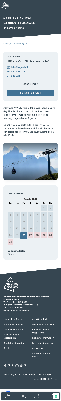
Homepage (7, 44)
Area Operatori (39, 319)
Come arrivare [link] (30, 84)
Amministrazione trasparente (40, 331)
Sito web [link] (16, 76)
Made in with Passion (45, 379)
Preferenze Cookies (13, 324)
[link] (8, 396)
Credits (7, 348)
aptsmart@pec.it (46, 374)
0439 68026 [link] (18, 71)
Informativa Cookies (13, 319)
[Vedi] (8, 147)
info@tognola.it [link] (19, 67)
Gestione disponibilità (43, 324)
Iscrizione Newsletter (42, 343)
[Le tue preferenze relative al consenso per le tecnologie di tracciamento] (56, 396)
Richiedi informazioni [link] (30, 93)
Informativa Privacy (13, 329)
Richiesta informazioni (43, 338)
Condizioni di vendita (13, 343)
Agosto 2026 (30, 199)
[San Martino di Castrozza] (5, 5)
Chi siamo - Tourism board (42, 355)
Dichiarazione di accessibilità (11, 336)
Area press (37, 348)
